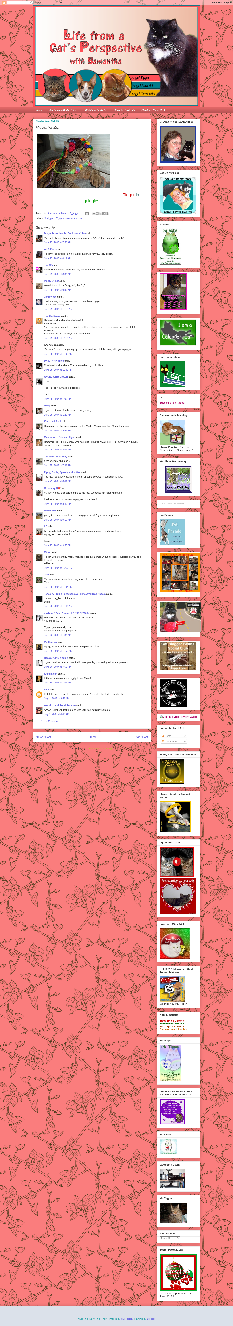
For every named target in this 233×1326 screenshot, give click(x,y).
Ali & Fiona (50, 249)
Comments (170, 741)
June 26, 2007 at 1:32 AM (57, 635)
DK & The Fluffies (54, 360)
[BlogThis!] (97, 213)
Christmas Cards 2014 (153, 110)
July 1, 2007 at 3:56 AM (56, 698)
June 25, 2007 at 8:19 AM (57, 258)
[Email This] (93, 213)
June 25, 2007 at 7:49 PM (57, 465)
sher (46, 689)
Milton (47, 552)
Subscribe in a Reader (172, 402)
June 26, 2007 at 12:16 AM (58, 606)
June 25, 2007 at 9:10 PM (57, 519)
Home (39, 110)
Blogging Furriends (125, 110)
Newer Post (43, 737)
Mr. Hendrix (50, 642)
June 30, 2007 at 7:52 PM (57, 666)
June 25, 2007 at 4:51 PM (57, 449)
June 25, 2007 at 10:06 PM (58, 568)
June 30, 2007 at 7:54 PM (57, 682)
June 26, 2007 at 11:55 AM (58, 651)
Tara (46, 574)
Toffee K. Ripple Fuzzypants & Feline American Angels (75, 594)
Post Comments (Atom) (99, 748)
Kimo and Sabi (52, 421)
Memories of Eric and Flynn (59, 437)
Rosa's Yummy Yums (56, 658)
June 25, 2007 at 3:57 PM (57, 430)
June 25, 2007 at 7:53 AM (57, 242)
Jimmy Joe (50, 296)
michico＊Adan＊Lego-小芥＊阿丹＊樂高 (66, 613)
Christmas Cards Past (96, 110)
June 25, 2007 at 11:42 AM (58, 369)
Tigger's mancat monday (69, 218)
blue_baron (127, 1318)
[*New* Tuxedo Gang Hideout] (173, 705)
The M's (48, 265)
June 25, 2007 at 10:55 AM (58, 338)
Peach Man (50, 510)
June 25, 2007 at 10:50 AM (58, 309)
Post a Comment (49, 721)
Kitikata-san (50, 673)
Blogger (151, 1318)
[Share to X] (100, 213)
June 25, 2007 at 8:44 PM (57, 481)
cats (174, 504)
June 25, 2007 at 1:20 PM (57, 414)
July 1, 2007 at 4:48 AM (56, 714)
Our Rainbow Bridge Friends (63, 110)
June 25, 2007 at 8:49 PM (57, 504)
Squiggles (49, 218)
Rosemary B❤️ (52, 488)
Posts (167, 735)
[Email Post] (86, 213)
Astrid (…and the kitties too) (60, 705)
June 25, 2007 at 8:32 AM (57, 274)
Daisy (47, 405)
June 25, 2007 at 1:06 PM (57, 399)
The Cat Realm (52, 316)
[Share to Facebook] (104, 213)
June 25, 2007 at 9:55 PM (57, 545)
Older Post (141, 737)
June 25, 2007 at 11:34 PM (58, 587)
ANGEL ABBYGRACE (56, 376)
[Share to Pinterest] (107, 213)
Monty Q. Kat (51, 281)
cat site (167, 504)
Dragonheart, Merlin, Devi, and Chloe (65, 233)
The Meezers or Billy (55, 456)
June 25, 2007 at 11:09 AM (58, 354)
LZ (45, 526)
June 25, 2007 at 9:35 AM (57, 290)
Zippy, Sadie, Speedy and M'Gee (62, 472)
